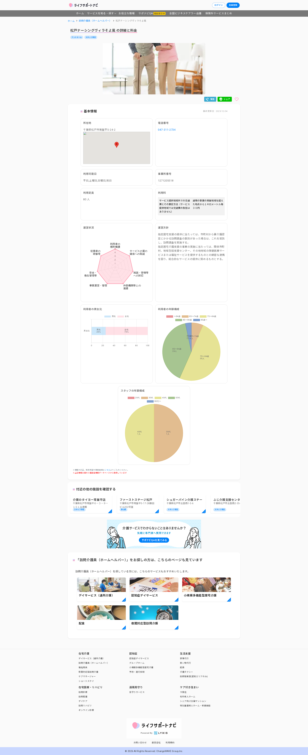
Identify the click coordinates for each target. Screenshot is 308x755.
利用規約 (170, 742)
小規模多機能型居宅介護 (141, 667)
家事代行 (184, 658)
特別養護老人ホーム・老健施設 (195, 705)
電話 (212, 99)
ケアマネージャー (87, 676)
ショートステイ (86, 681)
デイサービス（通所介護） (92, 658)
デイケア (83, 701)
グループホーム (136, 663)
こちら (107, 470)
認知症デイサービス (139, 658)
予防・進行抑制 (137, 672)
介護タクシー (186, 672)
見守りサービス (137, 692)
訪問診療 (83, 692)
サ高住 (183, 692)
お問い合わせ (140, 742)
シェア (227, 99)
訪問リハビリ (85, 705)
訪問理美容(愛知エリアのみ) (194, 676)
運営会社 (156, 742)
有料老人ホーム (187, 696)
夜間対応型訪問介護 (88, 672)
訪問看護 (83, 696)
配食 (182, 667)
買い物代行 (185, 663)
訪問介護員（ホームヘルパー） (94, 663)
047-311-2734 (167, 129)
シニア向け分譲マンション (193, 701)
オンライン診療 (86, 710)
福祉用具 (83, 667)
